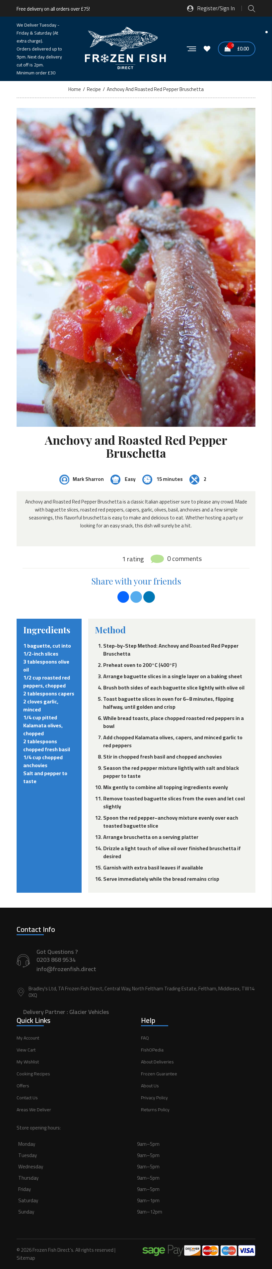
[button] (136, 1185)
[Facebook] (123, 597)
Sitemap (26, 1258)
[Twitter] (136, 597)
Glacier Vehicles (89, 1011)
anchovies (35, 765)
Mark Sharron (88, 479)
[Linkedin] (149, 597)
